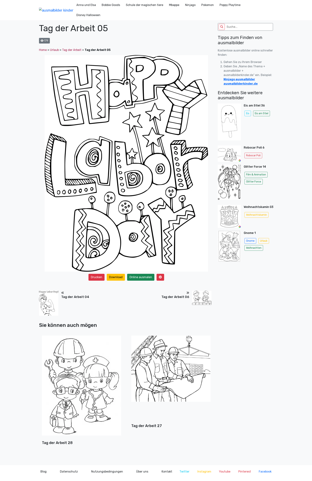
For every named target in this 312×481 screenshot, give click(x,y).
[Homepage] (56, 10)
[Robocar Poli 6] (229, 153)
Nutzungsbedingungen (107, 471)
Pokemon (207, 5)
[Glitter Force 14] (229, 183)
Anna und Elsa (86, 5)
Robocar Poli (253, 155)
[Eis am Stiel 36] (229, 123)
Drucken (96, 277)
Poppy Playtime (230, 5)
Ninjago (190, 5)
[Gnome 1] (229, 247)
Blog (43, 471)
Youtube (224, 471)
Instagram (204, 471)
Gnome (250, 240)
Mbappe (174, 5)
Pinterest (244, 471)
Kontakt (167, 471)
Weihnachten (253, 247)
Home (43, 50)
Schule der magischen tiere (144, 5)
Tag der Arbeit (71, 50)
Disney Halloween (88, 15)
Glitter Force (253, 181)
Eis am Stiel (261, 113)
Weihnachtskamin (256, 214)
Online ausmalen (140, 277)
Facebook (265, 471)
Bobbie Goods (111, 5)
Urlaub (54, 50)
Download (116, 277)
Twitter (184, 471)
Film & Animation (256, 174)
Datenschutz (69, 471)
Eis (247, 113)
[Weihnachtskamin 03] (229, 216)
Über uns (142, 471)
